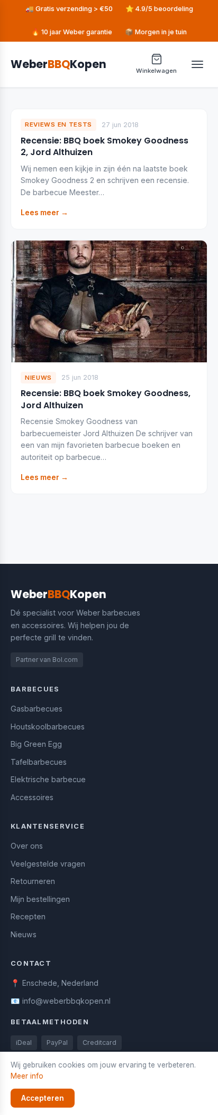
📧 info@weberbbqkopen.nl (61, 1000)
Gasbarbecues (36, 708)
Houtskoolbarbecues (48, 726)
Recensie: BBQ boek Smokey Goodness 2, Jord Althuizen (104, 146)
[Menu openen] (197, 64)
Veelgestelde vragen (48, 863)
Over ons (27, 845)
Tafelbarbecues (39, 761)
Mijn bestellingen (40, 899)
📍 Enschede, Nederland (54, 982)
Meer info (27, 1076)
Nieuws (24, 934)
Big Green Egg (36, 743)
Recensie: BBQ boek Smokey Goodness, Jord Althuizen (105, 399)
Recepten (28, 916)
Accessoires (32, 797)
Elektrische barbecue (48, 779)
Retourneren (33, 881)
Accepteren (42, 1098)
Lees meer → (44, 212)
